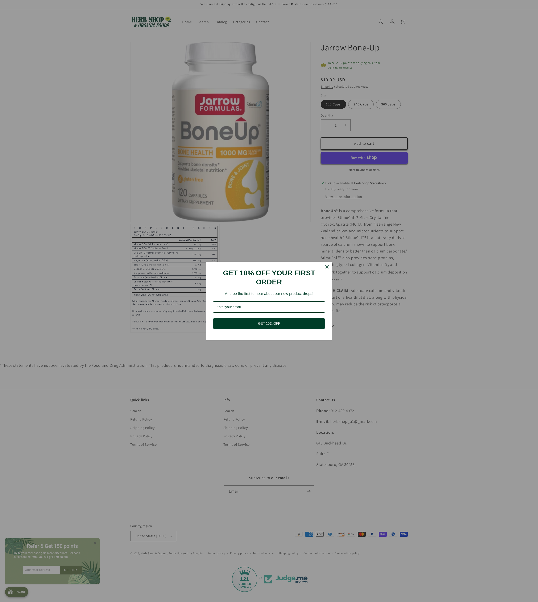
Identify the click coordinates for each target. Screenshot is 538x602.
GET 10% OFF (269, 323)
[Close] (327, 267)
